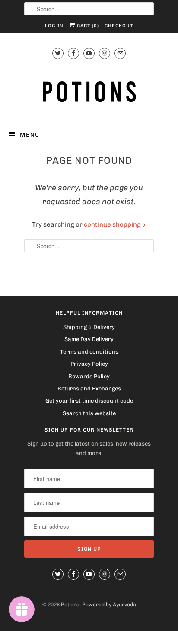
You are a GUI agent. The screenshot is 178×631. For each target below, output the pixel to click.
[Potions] (89, 91)
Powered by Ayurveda (109, 605)
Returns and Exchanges (89, 388)
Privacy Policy (89, 364)
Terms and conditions (89, 351)
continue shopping (113, 224)
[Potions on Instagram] (104, 53)
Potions (70, 605)
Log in (54, 26)
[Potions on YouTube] (89, 53)
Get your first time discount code (89, 400)
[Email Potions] (120, 53)
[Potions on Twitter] (58, 53)
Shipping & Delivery (89, 327)
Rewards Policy (89, 376)
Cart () (87, 26)
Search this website (89, 413)
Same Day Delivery (89, 339)
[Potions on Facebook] (73, 53)
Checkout (119, 26)
